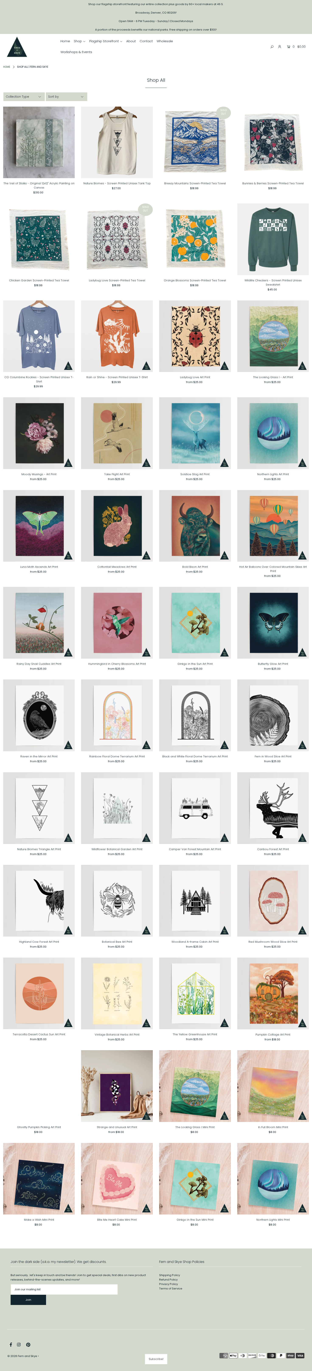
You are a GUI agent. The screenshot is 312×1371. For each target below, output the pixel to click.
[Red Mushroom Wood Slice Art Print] (273, 901)
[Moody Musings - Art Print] (39, 433)
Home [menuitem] (65, 41)
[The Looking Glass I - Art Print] (273, 336)
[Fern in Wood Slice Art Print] (273, 715)
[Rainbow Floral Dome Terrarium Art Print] (117, 715)
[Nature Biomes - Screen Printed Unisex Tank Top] (117, 142)
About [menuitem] (131, 41)
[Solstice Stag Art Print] (195, 433)
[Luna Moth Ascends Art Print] (39, 526)
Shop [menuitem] (78, 41)
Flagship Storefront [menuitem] (104, 41)
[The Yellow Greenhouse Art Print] (195, 993)
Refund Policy (168, 1280)
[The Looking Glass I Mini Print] (195, 1086)
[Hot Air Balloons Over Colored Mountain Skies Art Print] (273, 526)
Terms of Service (170, 1288)
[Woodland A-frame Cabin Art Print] (195, 901)
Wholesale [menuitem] (165, 41)
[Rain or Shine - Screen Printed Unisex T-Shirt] (117, 336)
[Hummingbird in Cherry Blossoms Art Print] (117, 623)
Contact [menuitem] (146, 41)
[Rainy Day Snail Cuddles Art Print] (39, 623)
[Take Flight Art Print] (117, 433)
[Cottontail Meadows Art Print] (117, 526)
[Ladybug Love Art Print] (195, 336)
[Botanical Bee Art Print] (117, 901)
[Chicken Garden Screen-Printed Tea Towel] (39, 239)
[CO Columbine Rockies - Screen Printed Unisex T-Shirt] (39, 336)
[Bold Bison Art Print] (195, 526)
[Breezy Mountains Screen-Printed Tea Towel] (195, 142)
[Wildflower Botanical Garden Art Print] (117, 808)
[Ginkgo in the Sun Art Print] (195, 623)
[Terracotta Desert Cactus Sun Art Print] (39, 993)
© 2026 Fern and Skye (22, 1356)
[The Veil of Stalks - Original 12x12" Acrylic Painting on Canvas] (39, 142)
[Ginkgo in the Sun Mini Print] (195, 1179)
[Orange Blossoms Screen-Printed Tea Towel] (195, 239)
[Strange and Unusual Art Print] (117, 1086)
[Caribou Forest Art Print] (273, 808)
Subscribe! (156, 1359)
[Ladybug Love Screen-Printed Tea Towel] (117, 239)
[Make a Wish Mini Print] (39, 1179)
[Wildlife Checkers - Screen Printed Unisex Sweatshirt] (273, 239)
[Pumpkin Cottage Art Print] (273, 993)
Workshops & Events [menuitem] (76, 52)
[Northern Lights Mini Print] (273, 1179)
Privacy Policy (168, 1284)
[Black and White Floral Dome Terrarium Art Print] (195, 715)
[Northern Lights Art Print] (273, 433)
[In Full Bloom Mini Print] (273, 1086)
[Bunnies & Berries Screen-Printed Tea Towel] (273, 142)
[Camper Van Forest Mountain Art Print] (195, 808)
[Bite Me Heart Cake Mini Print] (117, 1179)
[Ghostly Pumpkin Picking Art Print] (39, 1086)
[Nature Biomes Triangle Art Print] (39, 808)
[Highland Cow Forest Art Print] (39, 901)
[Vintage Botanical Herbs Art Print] (117, 993)
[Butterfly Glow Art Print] (273, 623)
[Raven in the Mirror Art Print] (39, 715)
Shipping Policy (169, 1275)
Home (6, 67)
